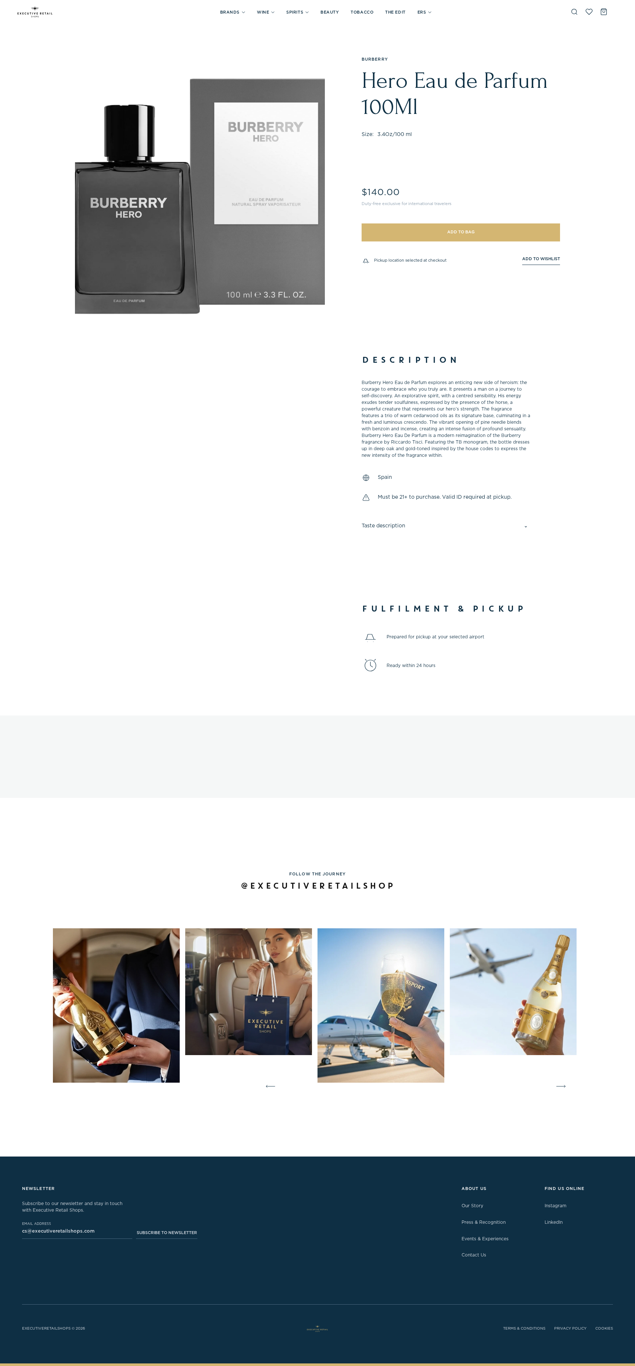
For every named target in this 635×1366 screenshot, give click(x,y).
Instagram (555, 1206)
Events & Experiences (485, 1239)
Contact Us (474, 1255)
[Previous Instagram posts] (269, 1086)
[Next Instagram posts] (562, 1086)
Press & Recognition (484, 1222)
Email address (36, 1224)
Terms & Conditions (524, 1328)
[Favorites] (589, 11)
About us (474, 1189)
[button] (232, 12)
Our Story (472, 1206)
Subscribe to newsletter (167, 1233)
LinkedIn (554, 1222)
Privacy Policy (570, 1328)
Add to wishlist (541, 259)
